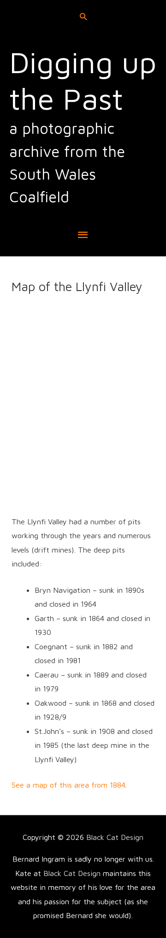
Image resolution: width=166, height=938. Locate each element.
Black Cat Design (114, 836)
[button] (83, 16)
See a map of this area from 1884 (68, 784)
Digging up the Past (82, 80)
